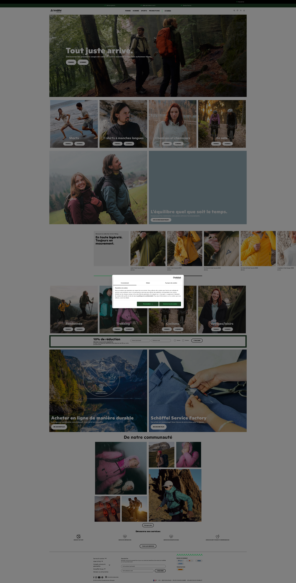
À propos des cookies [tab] (171, 283)
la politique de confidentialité (145, 296)
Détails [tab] (148, 283)
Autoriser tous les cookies (170, 304)
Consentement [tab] (125, 283)
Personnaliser (147, 304)
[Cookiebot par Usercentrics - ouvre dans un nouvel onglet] (174, 278)
